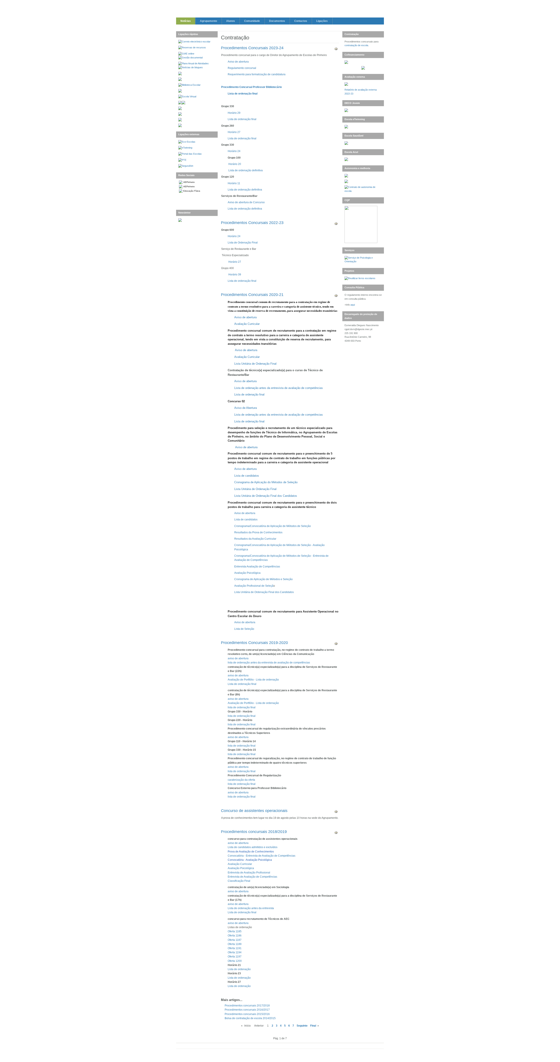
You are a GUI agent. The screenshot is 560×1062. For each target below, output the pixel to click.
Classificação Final (239, 880)
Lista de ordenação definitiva (245, 170)
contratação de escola (356, 45)
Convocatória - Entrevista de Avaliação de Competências (261, 855)
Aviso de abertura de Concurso (246, 202)
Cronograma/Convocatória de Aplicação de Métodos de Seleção (272, 526)
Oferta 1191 (235, 948)
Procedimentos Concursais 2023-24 (252, 48)
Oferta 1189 (235, 944)
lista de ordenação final (242, 715)
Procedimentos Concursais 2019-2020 (254, 642)
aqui (352, 304)
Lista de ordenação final (242, 93)
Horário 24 (234, 151)
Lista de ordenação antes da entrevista (251, 908)
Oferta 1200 (235, 960)
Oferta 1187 (235, 939)
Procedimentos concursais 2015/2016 (247, 1014)
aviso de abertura (238, 675)
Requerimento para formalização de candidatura (256, 74)
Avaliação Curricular (247, 323)
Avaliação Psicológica (247, 572)
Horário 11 (234, 183)
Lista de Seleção (244, 628)
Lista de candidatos (246, 475)
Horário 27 (234, 132)
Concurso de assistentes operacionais (254, 810)
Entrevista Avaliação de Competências (257, 566)
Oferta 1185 (235, 931)
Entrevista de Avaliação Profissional (249, 872)
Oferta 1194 (235, 952)
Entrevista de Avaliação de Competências (252, 876)
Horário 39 (234, 274)
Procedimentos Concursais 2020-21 (252, 294)
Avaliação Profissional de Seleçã (253, 585)
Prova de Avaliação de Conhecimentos (251, 851)
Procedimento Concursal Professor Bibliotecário (251, 87)
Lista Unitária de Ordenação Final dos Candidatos (265, 495)
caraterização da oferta (241, 779)
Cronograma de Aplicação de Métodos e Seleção (263, 579)
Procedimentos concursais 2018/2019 (254, 831)
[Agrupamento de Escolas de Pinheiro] (280, 9)
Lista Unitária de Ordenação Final (255, 489)
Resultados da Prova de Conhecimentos (258, 532)
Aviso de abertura (238, 61)
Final (313, 1025)
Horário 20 (234, 164)
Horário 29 (234, 112)
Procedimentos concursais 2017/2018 (247, 1005)
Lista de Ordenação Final (243, 242)
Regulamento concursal (242, 68)
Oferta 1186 (235, 935)
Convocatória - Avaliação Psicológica (250, 859)
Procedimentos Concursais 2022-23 (252, 222)
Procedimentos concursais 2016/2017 (247, 1009)
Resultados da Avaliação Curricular (255, 538)
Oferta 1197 (235, 956)
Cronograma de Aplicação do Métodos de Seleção (266, 482)
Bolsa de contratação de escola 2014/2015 (250, 1018)
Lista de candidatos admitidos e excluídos (252, 847)
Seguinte (302, 1025)
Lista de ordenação (239, 969)
